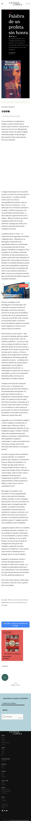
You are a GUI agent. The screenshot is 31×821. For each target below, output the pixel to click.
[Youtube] (7, 811)
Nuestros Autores (4, 806)
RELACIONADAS (7, 691)
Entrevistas (3, 760)
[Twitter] (12, 36)
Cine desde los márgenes (12, 654)
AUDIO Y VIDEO (4, 780)
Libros (10, 12)
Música (2, 753)
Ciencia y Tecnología (5, 742)
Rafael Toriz (15, 685)
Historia (3, 773)
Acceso (2, 798)
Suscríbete (6, 658)
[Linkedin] (14, 36)
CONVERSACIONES (5, 758)
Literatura (3, 744)
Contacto (3, 807)
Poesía (2, 766)
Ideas (2, 774)
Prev (3, 645)
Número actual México (5, 789)
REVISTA (3, 787)
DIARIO (3, 735)
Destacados (3, 793)
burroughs (5, 666)
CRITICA (3, 747)
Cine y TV (3, 749)
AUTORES (21, 691)
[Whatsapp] (16, 36)
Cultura (2, 737)
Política (2, 739)
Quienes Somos (4, 804)
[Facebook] (10, 36)
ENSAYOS (3, 771)
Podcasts (3, 784)
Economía (3, 740)
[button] (2, 3)
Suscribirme (3, 800)
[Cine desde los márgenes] (12, 644)
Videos (2, 782)
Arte (2, 754)
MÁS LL (3, 797)
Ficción (2, 767)
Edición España (7, 656)
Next (21, 645)
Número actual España (5, 791)
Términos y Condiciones (15, 820)
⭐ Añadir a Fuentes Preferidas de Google (15, 624)
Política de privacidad (24, 820)
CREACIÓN (3, 764)
